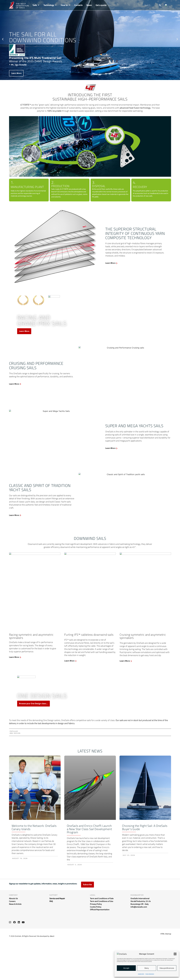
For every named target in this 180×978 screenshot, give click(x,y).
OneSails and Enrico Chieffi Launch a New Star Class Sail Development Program (89, 829)
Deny (146, 968)
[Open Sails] (38, 5)
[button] (175, 954)
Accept (126, 968)
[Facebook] (14, 922)
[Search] (160, 5)
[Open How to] (69, 5)
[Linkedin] (19, 922)
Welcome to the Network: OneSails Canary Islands (34, 827)
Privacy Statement (149, 973)
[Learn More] (117, 263)
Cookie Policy (141, 973)
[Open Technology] (56, 5)
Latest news (90, 751)
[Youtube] (23, 922)
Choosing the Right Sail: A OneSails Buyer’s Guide (144, 827)
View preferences (167, 968)
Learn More (16, 73)
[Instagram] (10, 922)
